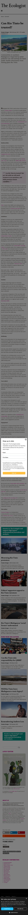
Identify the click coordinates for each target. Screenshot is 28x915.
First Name (5, 457)
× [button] (26, 898)
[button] (14, 912)
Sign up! (14, 473)
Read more (9, 906)
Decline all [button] (20, 908)
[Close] (26, 439)
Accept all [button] (7, 908)
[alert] (14, 906)
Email (4, 452)
